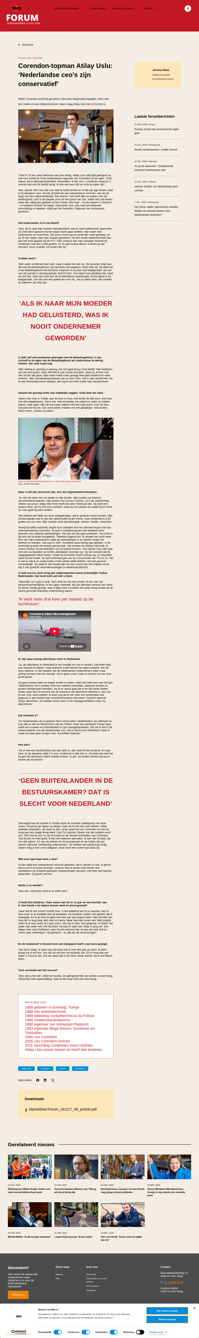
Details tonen (156, 1332)
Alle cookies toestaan (167, 1311)
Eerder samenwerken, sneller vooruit (155, 149)
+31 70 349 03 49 (173, 1282)
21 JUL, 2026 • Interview (145, 161)
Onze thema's (98, 8)
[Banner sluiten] (194, 1308)
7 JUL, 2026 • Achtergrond (146, 202)
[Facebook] (38, 1080)
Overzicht (27, 44)
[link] (30, 1177)
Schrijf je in (18, 1294)
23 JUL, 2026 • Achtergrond (147, 145)
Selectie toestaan (167, 1319)
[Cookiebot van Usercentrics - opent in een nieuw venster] (19, 1332)
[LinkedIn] (45, 1080)
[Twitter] (52, 1080)
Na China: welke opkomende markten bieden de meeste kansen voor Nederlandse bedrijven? (156, 210)
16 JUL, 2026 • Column (145, 182)
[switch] (86, 1332)
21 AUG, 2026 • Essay (144, 124)
